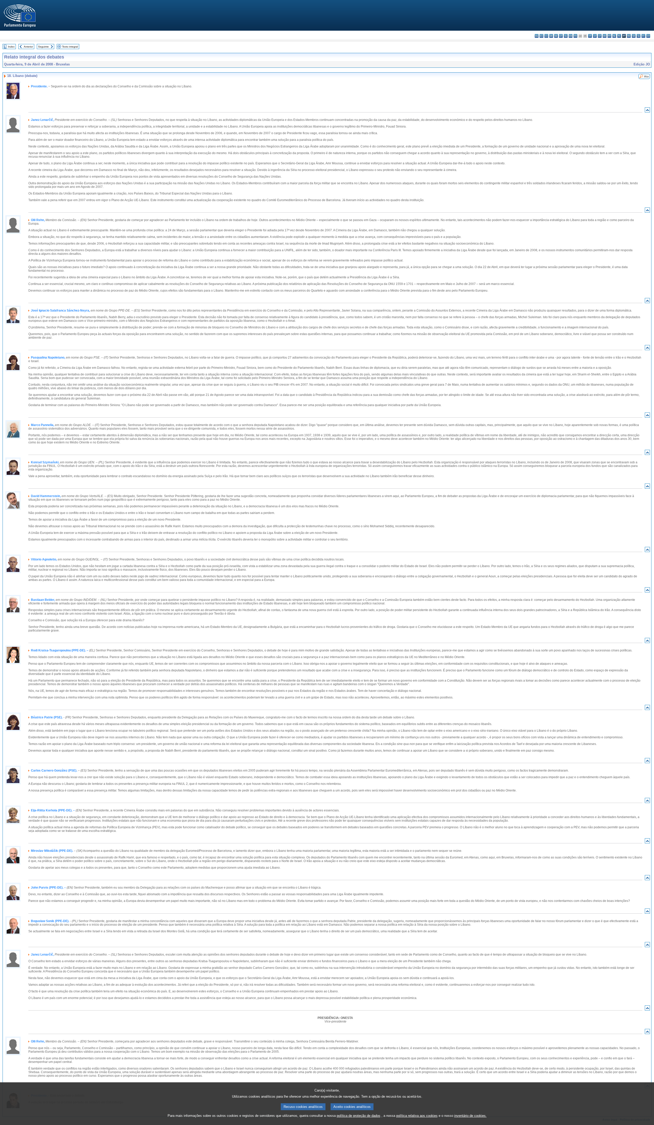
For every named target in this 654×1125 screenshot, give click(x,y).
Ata (646, 76)
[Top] (647, 111)
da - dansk (551, 36)
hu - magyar (604, 36)
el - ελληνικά (566, 36)
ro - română (629, 36)
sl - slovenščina (638, 36)
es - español (541, 36)
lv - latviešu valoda (595, 36)
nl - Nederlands (614, 36)
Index (11, 46)
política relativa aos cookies (417, 1116)
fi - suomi (643, 36)
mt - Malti (609, 36)
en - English (571, 36)
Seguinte (43, 46)
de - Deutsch (556, 36)
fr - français (575, 36)
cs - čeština (546, 36)
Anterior (28, 46)
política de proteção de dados (358, 1116)
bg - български (537, 36)
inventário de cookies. (470, 1116)
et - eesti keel (561, 36)
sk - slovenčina (634, 36)
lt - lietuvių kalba (600, 36)
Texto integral (70, 46)
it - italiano (590, 36)
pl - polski (619, 36)
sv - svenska (648, 36)
